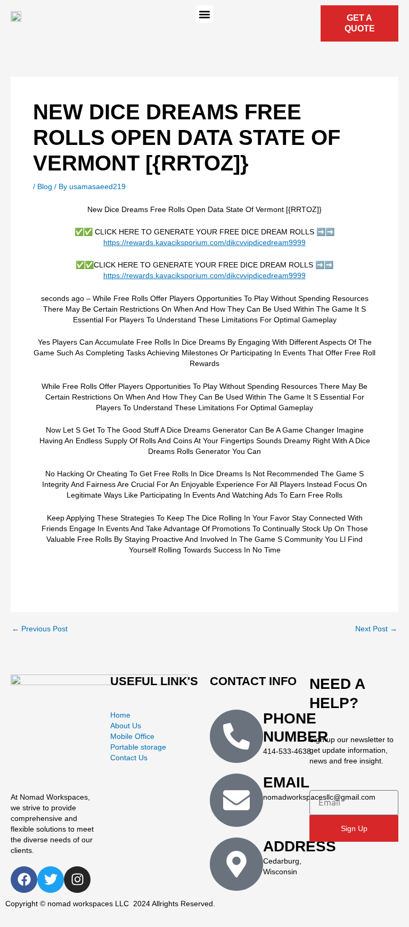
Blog (44, 186)
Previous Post (40, 629)
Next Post (376, 629)
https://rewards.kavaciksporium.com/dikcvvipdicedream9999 (204, 242)
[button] (204, 14)
